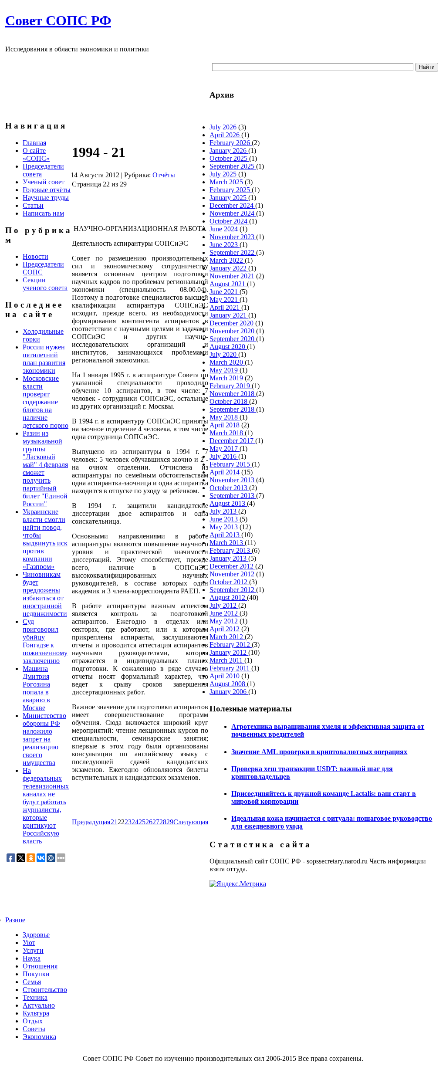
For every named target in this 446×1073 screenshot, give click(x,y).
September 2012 (232, 589)
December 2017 (232, 440)
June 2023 (224, 244)
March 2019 (227, 378)
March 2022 (227, 260)
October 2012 (229, 582)
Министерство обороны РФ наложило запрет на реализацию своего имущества (44, 739)
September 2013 (232, 495)
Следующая (190, 822)
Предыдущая (91, 822)
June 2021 (224, 291)
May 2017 (224, 448)
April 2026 (225, 135)
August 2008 (228, 683)
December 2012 (232, 566)
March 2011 (226, 660)
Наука (32, 958)
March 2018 (227, 433)
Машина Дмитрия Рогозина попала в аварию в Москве (36, 688)
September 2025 (232, 166)
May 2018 (224, 417)
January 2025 (228, 197)
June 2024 (224, 229)
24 (135, 822)
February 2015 (230, 464)
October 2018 (229, 401)
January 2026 (228, 150)
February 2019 (230, 385)
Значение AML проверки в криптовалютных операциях (319, 751)
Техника (35, 997)
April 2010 (225, 676)
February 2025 (230, 189)
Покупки (36, 974)
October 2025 (229, 158)
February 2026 (230, 142)
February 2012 (230, 644)
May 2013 (224, 527)
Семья (32, 981)
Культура (36, 1013)
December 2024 (232, 205)
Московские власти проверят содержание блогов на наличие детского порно (45, 402)
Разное (15, 920)
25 (142, 822)
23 (128, 822)
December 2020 (232, 323)
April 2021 (225, 307)
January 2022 (228, 268)
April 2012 (225, 629)
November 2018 (232, 393)
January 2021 (228, 315)
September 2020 (232, 338)
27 (155, 822)
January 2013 (228, 558)
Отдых (33, 1021)
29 (169, 822)
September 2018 (232, 409)
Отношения (40, 966)
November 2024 (232, 213)
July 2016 (223, 456)
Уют (29, 942)
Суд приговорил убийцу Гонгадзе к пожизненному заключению (45, 641)
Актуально (39, 1005)
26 (148, 822)
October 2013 (229, 487)
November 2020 (232, 331)
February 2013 (230, 550)
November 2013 (232, 480)
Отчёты (163, 175)
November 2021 (232, 276)
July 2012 (223, 605)
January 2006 (228, 691)
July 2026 (223, 127)
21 (114, 822)
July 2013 (223, 511)
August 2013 (228, 503)
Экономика (39, 1036)
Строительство (45, 989)
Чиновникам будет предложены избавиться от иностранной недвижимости (45, 594)
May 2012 (224, 621)
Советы (34, 1028)
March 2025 (227, 182)
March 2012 (227, 636)
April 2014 (225, 472)
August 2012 (228, 597)
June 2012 (224, 613)
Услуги (33, 950)
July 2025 (223, 174)
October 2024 (229, 221)
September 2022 (232, 252)
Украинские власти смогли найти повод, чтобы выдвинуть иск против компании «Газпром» (45, 539)
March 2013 (227, 542)
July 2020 (223, 354)
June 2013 (224, 519)
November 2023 (232, 236)
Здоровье (36, 934)
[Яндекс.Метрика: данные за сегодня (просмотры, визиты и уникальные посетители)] (237, 884)
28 (162, 822)
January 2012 (228, 652)
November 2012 (232, 574)
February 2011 (230, 668)
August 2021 (228, 284)
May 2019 (224, 370)
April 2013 (225, 534)
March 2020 (227, 362)
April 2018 (225, 425)
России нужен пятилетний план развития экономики (44, 358)
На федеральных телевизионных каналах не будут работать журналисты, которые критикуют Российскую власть (46, 806)
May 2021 (224, 299)
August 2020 (228, 346)
